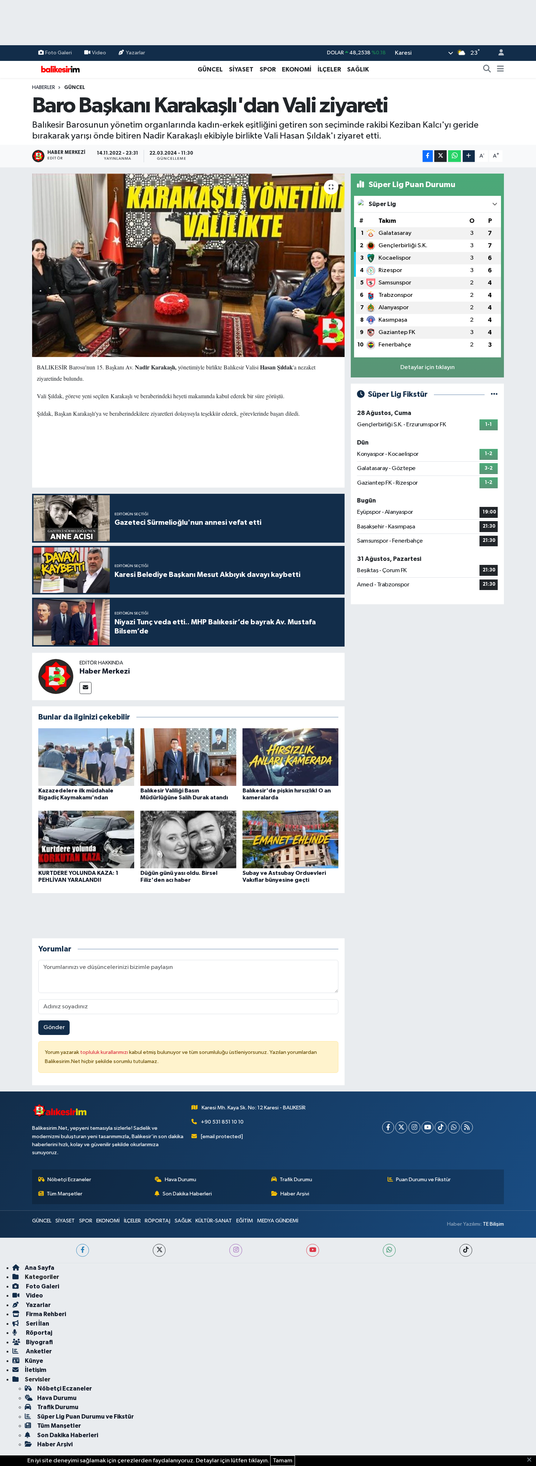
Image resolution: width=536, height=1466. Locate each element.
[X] (401, 1127)
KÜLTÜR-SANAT (213, 1220)
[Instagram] (414, 1127)
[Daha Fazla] (469, 156)
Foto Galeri (58, 52)
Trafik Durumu (296, 1179)
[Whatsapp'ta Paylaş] (454, 156)
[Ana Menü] (500, 69)
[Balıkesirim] (59, 69)
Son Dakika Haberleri (187, 1194)
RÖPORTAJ (157, 1220)
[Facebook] (388, 1127)
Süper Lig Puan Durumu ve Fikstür (85, 1416)
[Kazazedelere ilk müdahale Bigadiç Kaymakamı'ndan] (86, 757)
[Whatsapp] (454, 1127)
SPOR (268, 69)
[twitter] (159, 1250)
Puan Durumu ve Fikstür (423, 1179)
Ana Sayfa (39, 1268)
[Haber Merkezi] (55, 676)
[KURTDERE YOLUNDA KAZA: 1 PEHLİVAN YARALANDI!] (86, 839)
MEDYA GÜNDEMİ (277, 1220)
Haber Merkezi (104, 671)
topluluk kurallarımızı (104, 1052)
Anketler (38, 1351)
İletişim (35, 1370)
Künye (34, 1361)
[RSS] (467, 1127)
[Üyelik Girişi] (498, 53)
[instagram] (235, 1250)
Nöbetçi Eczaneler (69, 1179)
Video (99, 52)
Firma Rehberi (45, 1314)
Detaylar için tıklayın (427, 367)
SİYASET (241, 69)
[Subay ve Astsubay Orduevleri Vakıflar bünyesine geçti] (290, 839)
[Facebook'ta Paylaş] (428, 156)
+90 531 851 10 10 (222, 1122)
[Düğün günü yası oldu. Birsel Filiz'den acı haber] (188, 839)
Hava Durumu (180, 1179)
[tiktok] (465, 1250)
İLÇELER (329, 69)
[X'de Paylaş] (440, 156)
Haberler (43, 87)
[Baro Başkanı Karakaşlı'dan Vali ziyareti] (188, 265)
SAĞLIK (358, 69)
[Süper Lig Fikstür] (494, 394)
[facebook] (82, 1250)
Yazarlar (135, 52)
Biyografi (39, 1342)
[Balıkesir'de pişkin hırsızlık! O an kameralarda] (290, 757)
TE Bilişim (493, 1224)
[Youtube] (428, 1127)
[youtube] (312, 1250)
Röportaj (38, 1333)
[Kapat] (531, 1460)
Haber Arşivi (294, 1194)
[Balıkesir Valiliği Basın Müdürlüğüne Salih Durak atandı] (188, 757)
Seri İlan (37, 1323)
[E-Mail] (85, 688)
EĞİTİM (244, 1220)
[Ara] (487, 69)
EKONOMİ (296, 69)
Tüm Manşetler (64, 1194)
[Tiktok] (441, 1127)
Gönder (54, 1027)
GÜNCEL (210, 69)
